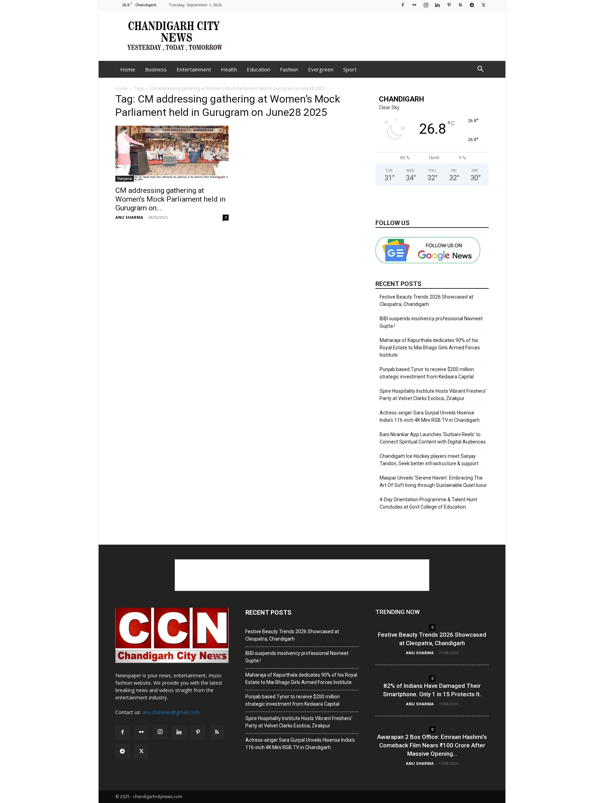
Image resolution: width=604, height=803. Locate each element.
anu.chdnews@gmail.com (171, 712)
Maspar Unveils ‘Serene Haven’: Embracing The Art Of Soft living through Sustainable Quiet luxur (433, 481)
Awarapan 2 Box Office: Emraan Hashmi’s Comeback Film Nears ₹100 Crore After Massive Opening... (432, 745)
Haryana (124, 178)
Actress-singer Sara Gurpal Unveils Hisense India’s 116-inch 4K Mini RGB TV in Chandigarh (430, 416)
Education (258, 69)
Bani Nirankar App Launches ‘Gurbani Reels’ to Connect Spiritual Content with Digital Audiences (433, 438)
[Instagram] (425, 4)
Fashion (289, 69)
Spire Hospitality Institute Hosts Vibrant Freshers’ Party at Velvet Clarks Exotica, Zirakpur (433, 394)
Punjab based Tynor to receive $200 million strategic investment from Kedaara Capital (427, 372)
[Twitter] (483, 4)
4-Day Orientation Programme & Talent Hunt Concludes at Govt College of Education (428, 503)
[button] (480, 70)
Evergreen (320, 69)
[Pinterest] (449, 4)
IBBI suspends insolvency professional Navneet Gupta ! (431, 322)
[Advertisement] (361, 35)
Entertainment (194, 69)
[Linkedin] (437, 4)
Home (127, 69)
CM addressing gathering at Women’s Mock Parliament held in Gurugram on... (170, 199)
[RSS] (460, 4)
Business (156, 69)
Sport (350, 69)
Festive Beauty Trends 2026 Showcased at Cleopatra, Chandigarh (426, 300)
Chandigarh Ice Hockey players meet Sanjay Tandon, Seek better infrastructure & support (429, 459)
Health (229, 69)
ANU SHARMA (129, 217)
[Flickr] (414, 4)
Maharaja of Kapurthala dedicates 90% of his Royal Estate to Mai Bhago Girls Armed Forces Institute (430, 347)
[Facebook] (402, 4)
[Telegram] (472, 4)
